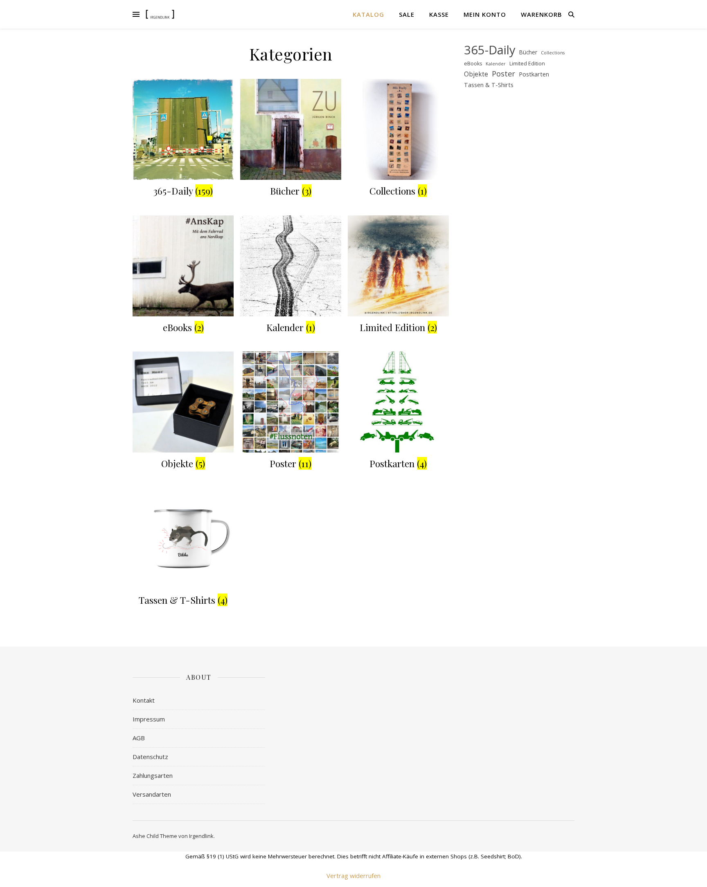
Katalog (368, 14)
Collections (553, 53)
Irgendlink (201, 836)
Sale (406, 14)
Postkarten (534, 74)
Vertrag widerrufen (353, 875)
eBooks (473, 63)
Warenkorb (541, 14)
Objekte (476, 74)
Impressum (149, 719)
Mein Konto (485, 14)
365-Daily (490, 50)
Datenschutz (150, 757)
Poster (503, 73)
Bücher (528, 52)
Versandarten (152, 794)
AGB (139, 738)
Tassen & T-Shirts (488, 85)
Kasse (439, 14)
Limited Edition (527, 63)
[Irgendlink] (160, 14)
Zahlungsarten (153, 775)
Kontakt (144, 700)
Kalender (496, 64)
